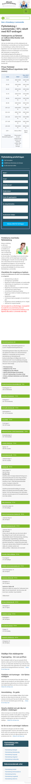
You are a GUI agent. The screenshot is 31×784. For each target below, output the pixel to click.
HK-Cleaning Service (7, 625)
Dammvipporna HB (7, 455)
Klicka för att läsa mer (7, 687)
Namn (5, 173)
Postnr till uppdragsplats (10, 197)
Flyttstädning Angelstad (11, 776)
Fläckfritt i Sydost (6, 614)
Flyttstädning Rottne (10, 774)
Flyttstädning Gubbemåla (12, 759)
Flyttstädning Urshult (10, 769)
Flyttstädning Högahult (11, 757)
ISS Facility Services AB (8, 407)
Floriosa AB (5, 467)
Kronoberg (10, 22)
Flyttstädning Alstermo (11, 778)
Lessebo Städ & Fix (7, 443)
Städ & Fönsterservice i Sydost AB (11, 514)
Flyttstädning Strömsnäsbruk (13, 771)
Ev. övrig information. (9, 204)
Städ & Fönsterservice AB (8, 526)
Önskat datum (7, 191)
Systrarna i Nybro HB (7, 578)
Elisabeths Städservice (8, 637)
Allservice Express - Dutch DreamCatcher (13, 431)
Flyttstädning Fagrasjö (11, 754)
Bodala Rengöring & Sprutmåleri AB (11, 384)
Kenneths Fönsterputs (8, 396)
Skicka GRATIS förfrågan (15, 224)
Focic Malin (5, 419)
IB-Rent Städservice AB (8, 602)
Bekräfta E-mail (7, 185)
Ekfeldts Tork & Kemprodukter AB (11, 566)
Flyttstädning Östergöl (11, 750)
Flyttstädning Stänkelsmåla (12, 752)
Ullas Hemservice (6, 502)
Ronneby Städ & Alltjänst (8, 554)
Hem (3, 22)
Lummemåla (19, 22)
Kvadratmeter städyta (9, 214)
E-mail (5, 179)
